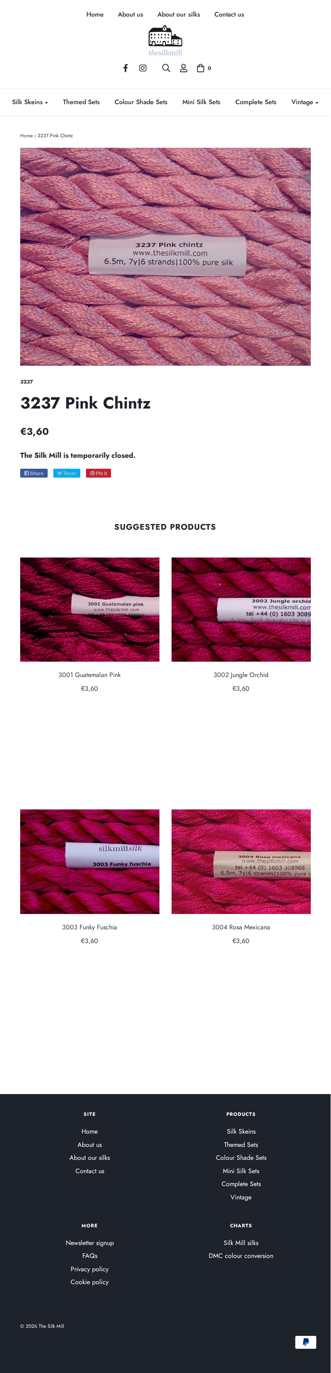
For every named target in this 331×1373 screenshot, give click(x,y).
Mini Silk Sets (201, 102)
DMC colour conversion (241, 1255)
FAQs (89, 1255)
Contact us (229, 14)
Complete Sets (256, 102)
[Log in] (183, 68)
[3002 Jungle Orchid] (241, 610)
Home (95, 14)
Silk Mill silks (241, 1242)
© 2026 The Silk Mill (42, 1326)
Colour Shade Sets (141, 102)
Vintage (240, 1197)
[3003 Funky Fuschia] (89, 861)
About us (130, 14)
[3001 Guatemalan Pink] (89, 610)
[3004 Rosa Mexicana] (241, 861)
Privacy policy (90, 1269)
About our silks (178, 14)
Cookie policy (90, 1282)
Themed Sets (81, 102)
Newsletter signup (90, 1242)
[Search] (166, 68)
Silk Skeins (241, 1131)
